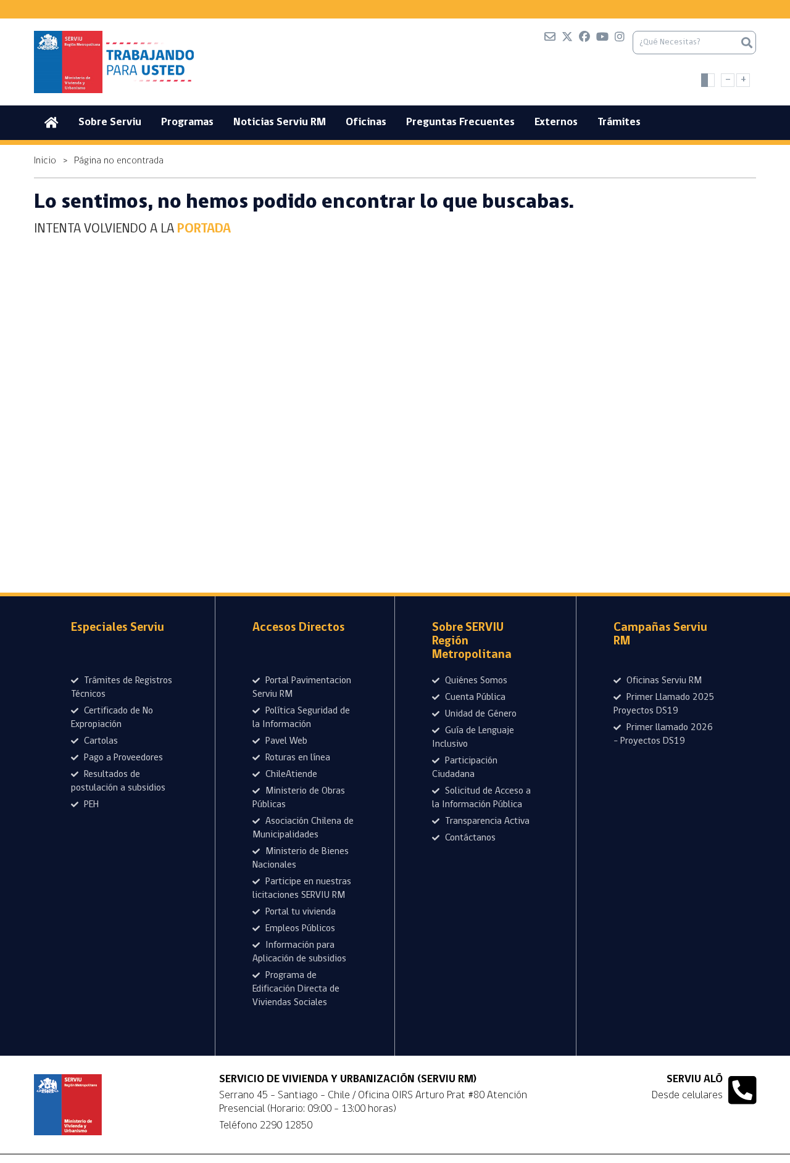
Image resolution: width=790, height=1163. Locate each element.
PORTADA (204, 229)
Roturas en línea (296, 758)
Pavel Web (285, 741)
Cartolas (99, 741)
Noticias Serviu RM (279, 122)
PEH (90, 805)
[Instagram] (620, 39)
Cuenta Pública (474, 697)
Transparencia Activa (486, 821)
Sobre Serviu (109, 122)
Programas (187, 122)
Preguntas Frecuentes (460, 122)
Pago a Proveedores (122, 758)
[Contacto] (549, 39)
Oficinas (366, 122)
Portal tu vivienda (299, 912)
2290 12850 (286, 1125)
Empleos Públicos (299, 929)
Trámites (619, 122)
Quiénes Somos (475, 681)
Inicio (45, 161)
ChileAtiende (290, 774)
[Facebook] (584, 39)
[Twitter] (567, 39)
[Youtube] (602, 39)
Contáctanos (469, 838)
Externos (556, 122)
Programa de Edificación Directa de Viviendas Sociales (295, 989)
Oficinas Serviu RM (663, 681)
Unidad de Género (480, 714)
